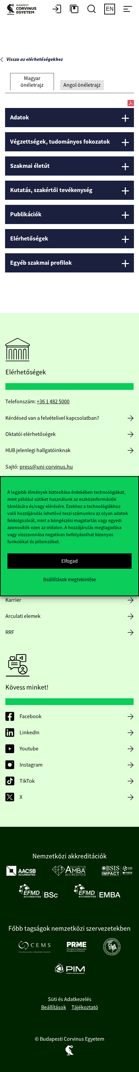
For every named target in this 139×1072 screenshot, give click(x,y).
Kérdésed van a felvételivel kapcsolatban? (52, 418)
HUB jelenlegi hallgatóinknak (38, 450)
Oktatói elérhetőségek (30, 434)
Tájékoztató (85, 1007)
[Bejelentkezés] (57, 9)
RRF (9, 632)
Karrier (13, 600)
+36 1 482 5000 (53, 401)
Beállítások (53, 1007)
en (110, 9)
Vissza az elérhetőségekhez (34, 59)
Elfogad (69, 561)
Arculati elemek (22, 616)
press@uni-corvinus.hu (46, 467)
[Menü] (127, 9)
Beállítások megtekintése (69, 579)
